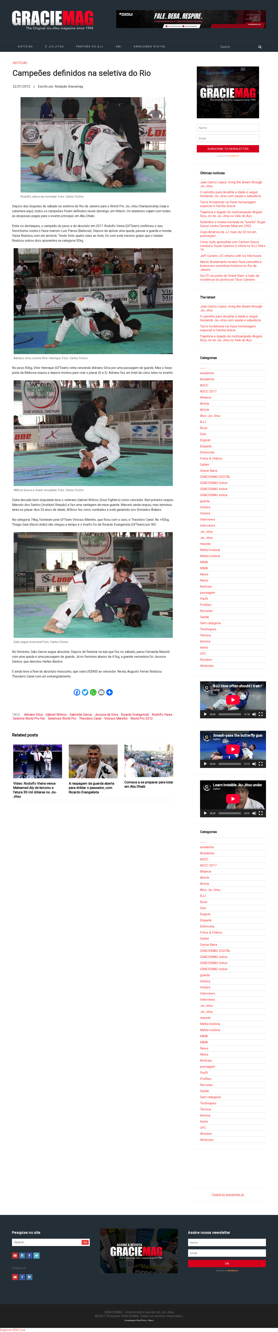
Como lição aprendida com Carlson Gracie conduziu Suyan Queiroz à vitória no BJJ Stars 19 (232, 246)
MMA (204, 562)
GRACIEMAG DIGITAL (150, 46)
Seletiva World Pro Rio (29, 718)
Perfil (204, 599)
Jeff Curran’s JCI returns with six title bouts (231, 256)
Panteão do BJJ (90, 46)
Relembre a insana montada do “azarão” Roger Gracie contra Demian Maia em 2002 (233, 224)
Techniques (208, 629)
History (205, 507)
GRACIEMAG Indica (213, 483)
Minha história (210, 550)
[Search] (260, 46)
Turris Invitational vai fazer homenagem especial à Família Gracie (228, 204)
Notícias (25, 46)
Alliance (205, 397)
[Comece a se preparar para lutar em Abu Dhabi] (149, 761)
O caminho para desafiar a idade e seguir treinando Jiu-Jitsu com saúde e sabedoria (230, 194)
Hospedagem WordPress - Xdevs (139, 1320)
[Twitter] (36, 1256)
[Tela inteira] (261, 714)
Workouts (207, 666)
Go (85, 1242)
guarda (205, 501)
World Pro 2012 (141, 718)
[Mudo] (254, 714)
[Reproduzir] (205, 714)
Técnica (205, 635)
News (204, 574)
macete (205, 544)
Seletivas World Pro (62, 718)
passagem (207, 593)
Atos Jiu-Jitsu (210, 416)
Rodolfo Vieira (162, 715)
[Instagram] (22, 1256)
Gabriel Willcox (56, 715)
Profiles (205, 605)
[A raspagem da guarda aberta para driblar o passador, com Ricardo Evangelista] (93, 761)
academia (207, 373)
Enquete (206, 446)
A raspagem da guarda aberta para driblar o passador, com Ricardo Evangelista (91, 787)
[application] (233, 699)
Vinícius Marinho (116, 718)
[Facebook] (29, 1256)
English (205, 440)
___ (203, 367)
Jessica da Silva (106, 715)
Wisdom (206, 660)
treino (204, 647)
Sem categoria (210, 623)
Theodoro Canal (90, 718)
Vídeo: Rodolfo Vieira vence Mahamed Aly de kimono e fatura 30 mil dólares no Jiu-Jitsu (35, 789)
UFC (203, 654)
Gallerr (204, 464)
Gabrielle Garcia (81, 715)
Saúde (204, 617)
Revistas (206, 611)
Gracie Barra (208, 471)
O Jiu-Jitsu (54, 46)
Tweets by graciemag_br (227, 1194)
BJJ (203, 422)
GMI (119, 46)
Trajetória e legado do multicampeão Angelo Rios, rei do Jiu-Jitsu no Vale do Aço (231, 214)
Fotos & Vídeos (211, 458)
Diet (203, 434)
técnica (205, 641)
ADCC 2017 (208, 391)
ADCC (204, 385)
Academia (207, 379)
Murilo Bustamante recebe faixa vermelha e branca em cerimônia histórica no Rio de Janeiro (231, 266)
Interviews (207, 519)
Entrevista (207, 452)
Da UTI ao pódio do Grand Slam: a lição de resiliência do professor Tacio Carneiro (229, 278)
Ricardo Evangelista (135, 715)
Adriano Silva (33, 715)
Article (204, 404)
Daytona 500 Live (12, 1330)
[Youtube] (15, 1256)
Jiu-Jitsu (206, 532)
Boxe (203, 428)
